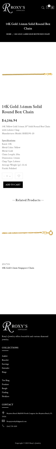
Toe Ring (5, 380)
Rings (4, 372)
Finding (5, 392)
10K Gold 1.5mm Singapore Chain (18, 267)
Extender (5, 368)
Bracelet (5, 360)
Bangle (4, 388)
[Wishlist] (19, 176)
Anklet (5, 356)
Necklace (5, 396)
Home (8, 34)
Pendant (5, 384)
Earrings (5, 364)
